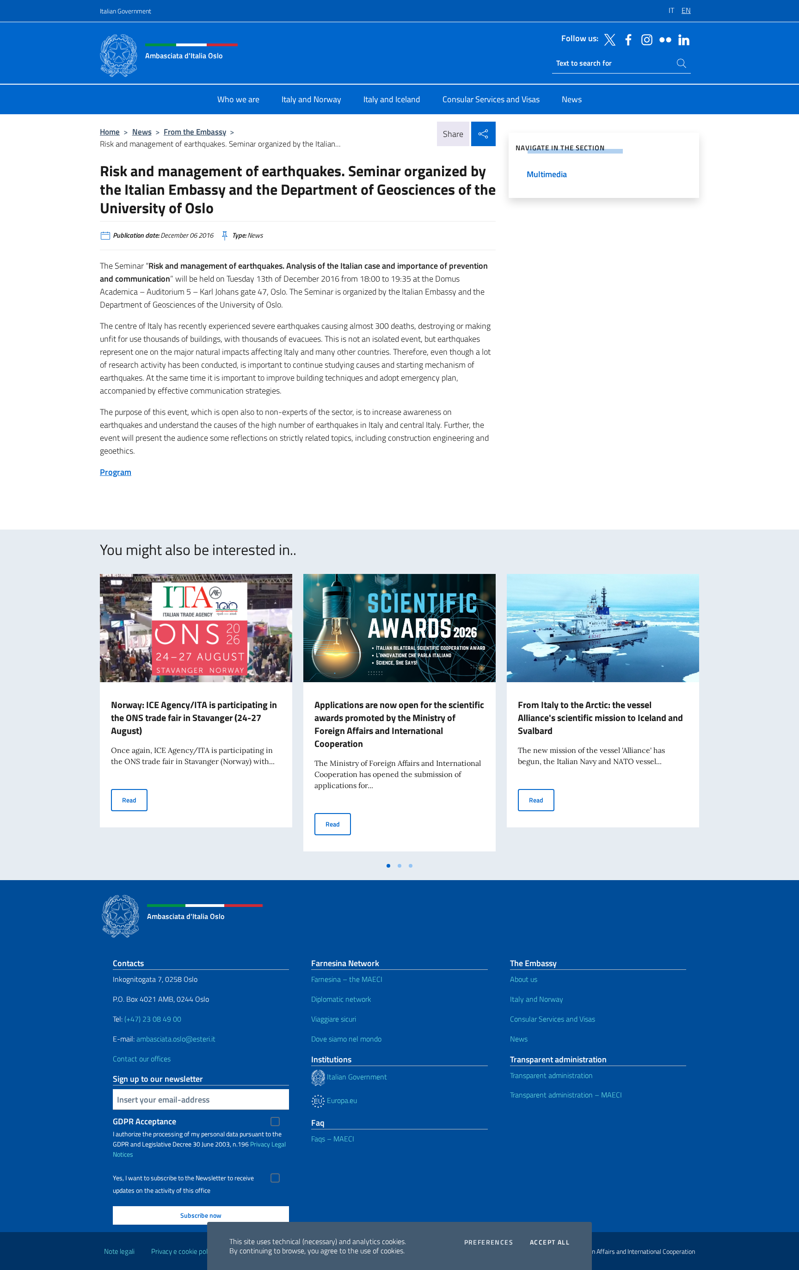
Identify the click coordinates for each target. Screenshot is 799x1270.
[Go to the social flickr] (663, 38)
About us (523, 979)
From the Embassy (195, 131)
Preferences (488, 1242)
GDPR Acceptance (144, 1121)
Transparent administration (551, 1075)
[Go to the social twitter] (607, 38)
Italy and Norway (536, 999)
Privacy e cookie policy (183, 1251)
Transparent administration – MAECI (566, 1094)
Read (135, 800)
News (142, 131)
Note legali (119, 1251)
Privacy (260, 1144)
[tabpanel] (196, 715)
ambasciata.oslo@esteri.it (175, 1038)
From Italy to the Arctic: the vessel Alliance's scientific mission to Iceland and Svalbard (600, 717)
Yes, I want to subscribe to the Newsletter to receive (183, 1178)
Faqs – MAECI (332, 1138)
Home (110, 131)
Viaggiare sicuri (333, 1018)
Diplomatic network (341, 999)
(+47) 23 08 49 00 (152, 1018)
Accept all (550, 1242)
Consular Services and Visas (552, 1018)
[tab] (388, 866)
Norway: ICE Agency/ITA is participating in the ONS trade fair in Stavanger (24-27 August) (194, 717)
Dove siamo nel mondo (346, 1038)
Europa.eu (341, 1100)
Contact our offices (142, 1058)
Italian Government (125, 11)
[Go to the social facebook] (626, 38)
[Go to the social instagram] (644, 38)
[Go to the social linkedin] (681, 38)
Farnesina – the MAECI (346, 979)
